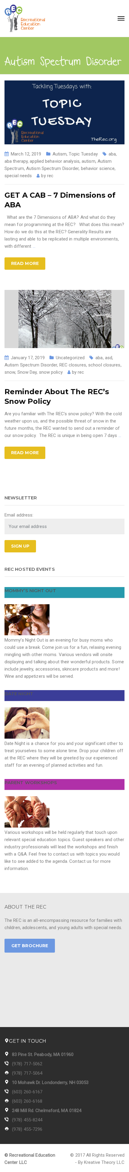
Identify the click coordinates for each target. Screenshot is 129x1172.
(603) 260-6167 (27, 1092)
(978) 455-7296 (27, 1129)
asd (108, 357)
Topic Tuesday (83, 154)
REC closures (72, 365)
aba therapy (16, 161)
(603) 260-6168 (27, 1101)
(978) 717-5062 (27, 1064)
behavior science (98, 168)
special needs (18, 175)
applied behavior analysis (55, 161)
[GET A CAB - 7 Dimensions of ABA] (64, 112)
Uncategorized (70, 357)
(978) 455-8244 (27, 1120)
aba (112, 154)
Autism (59, 154)
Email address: (18, 515)
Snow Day (27, 372)
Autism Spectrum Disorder (52, 168)
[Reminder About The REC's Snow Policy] (64, 318)
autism (88, 161)
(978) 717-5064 (27, 1073)
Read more (25, 263)
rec (50, 175)
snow (9, 372)
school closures (104, 365)
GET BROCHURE (29, 945)
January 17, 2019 (28, 357)
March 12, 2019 (26, 154)
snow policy (51, 372)
